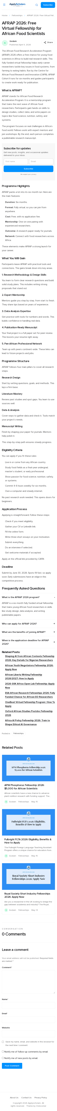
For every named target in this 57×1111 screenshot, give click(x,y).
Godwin (13, 41)
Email (4, 1014)
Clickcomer (41, 1106)
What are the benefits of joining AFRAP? (23, 632)
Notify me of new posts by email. (21, 1058)
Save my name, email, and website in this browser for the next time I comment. (30, 1043)
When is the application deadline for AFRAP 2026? (25, 642)
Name (5, 999)
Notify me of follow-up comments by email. (26, 1052)
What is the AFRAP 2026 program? (20, 597)
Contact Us (26, 1098)
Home (4, 15)
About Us (14, 1098)
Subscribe (48, 5)
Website (6, 1028)
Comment (7, 967)
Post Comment (12, 1066)
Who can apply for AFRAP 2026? (19, 624)
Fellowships (17, 15)
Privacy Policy (40, 1098)
